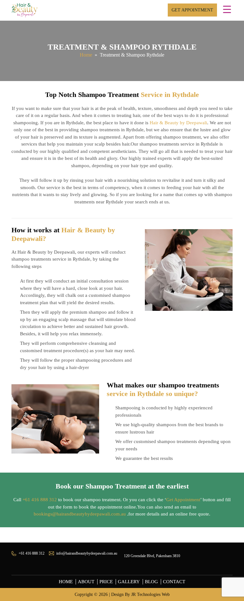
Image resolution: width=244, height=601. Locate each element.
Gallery (129, 581)
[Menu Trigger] (227, 9)
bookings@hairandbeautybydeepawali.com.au (80, 513)
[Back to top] (233, 564)
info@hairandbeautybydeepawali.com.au (86, 553)
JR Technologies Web (150, 594)
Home (86, 55)
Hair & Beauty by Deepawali (178, 122)
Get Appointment (192, 10)
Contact (174, 581)
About (86, 581)
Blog (151, 581)
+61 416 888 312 (40, 499)
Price (106, 581)
